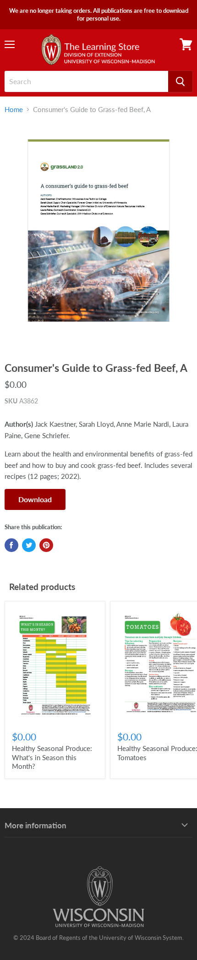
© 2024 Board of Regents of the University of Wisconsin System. (98, 937)
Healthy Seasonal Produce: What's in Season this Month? (52, 757)
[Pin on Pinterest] (46, 545)
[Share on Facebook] (11, 545)
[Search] (180, 81)
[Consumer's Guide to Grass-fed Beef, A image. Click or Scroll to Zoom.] (98, 236)
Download (35, 499)
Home (14, 109)
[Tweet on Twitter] (29, 545)
